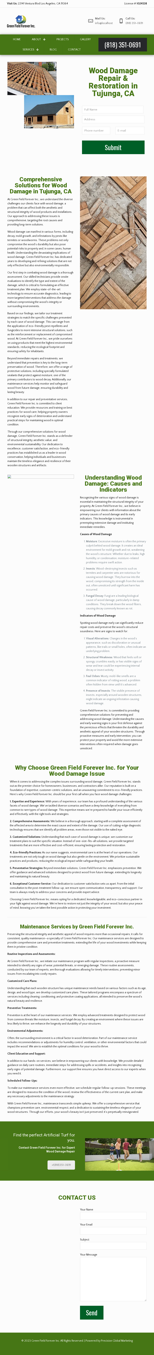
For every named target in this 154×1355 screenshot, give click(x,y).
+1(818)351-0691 (61, 1165)
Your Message (88, 1254)
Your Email (86, 1224)
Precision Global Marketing (117, 1340)
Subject (84, 1239)
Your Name (86, 1209)
